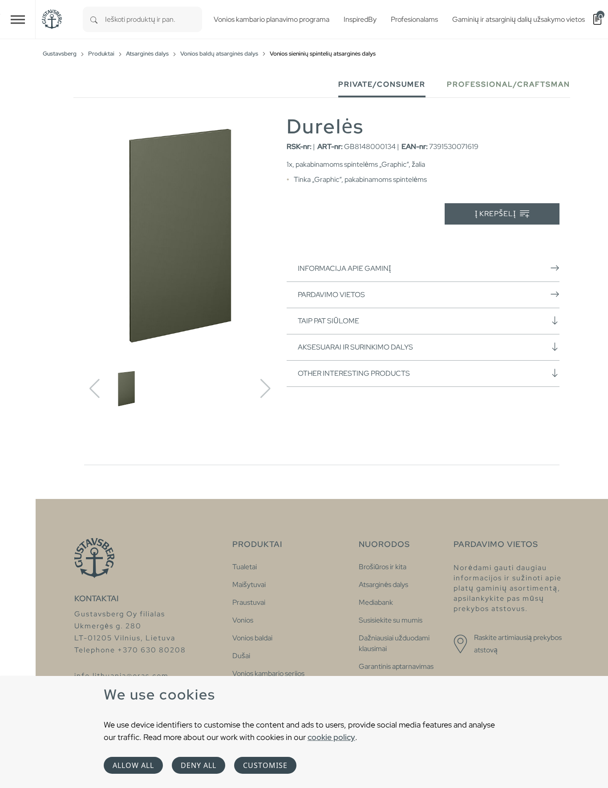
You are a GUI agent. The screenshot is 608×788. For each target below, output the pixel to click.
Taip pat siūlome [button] (328, 321)
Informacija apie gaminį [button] (344, 268)
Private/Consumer (382, 84)
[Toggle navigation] (18, 19)
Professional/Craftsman (508, 84)
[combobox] (153, 19)
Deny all (198, 765)
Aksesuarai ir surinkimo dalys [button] (355, 347)
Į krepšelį (496, 213)
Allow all (133, 765)
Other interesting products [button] (354, 373)
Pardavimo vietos (331, 294)
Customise (265, 765)
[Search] (94, 19)
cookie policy (331, 737)
